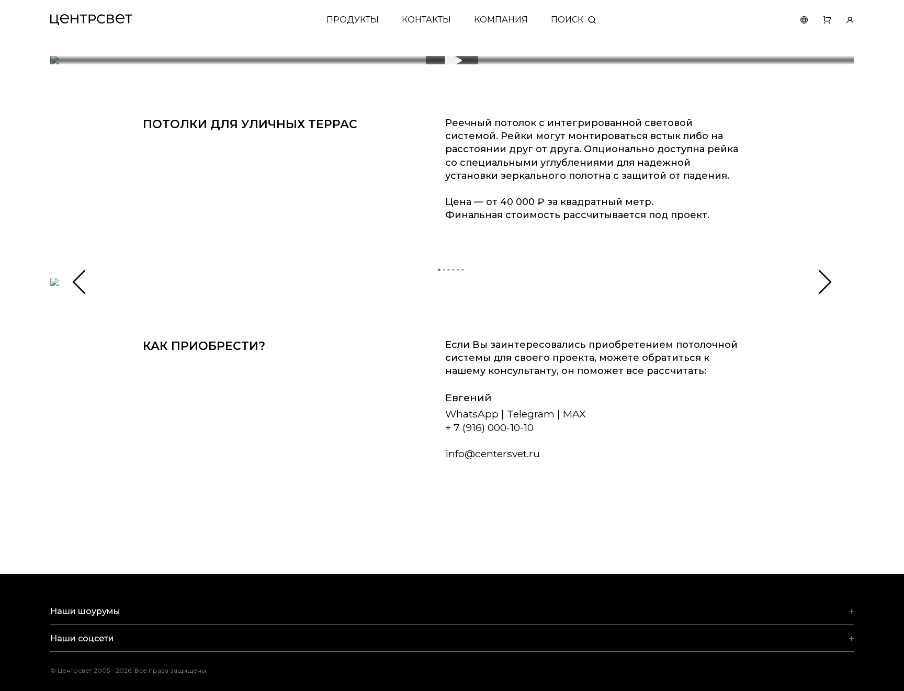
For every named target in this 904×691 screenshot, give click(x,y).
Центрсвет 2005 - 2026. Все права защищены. (137, 670)
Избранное (819, 19)
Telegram (531, 413)
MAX (574, 413)
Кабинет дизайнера (842, 19)
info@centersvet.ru (492, 453)
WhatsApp (472, 413)
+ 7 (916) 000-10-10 (489, 427)
